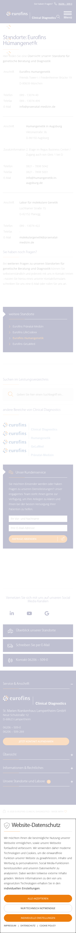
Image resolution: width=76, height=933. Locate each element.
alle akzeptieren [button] (38, 898)
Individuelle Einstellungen (38, 918)
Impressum (10, 925)
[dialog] (38, 876)
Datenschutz (27, 925)
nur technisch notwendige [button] (38, 908)
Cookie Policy (48, 925)
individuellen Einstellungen (22, 888)
